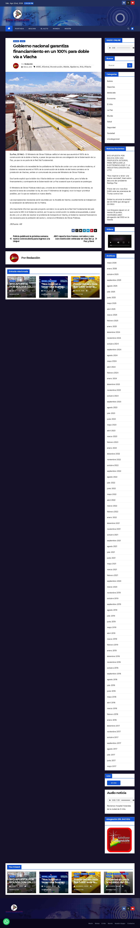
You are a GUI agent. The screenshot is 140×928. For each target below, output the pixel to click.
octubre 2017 (112, 737)
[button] (128, 29)
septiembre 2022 (114, 471)
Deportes (111, 87)
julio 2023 (111, 413)
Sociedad (111, 133)
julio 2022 (111, 483)
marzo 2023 (112, 436)
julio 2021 (111, 552)
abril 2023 (111, 430)
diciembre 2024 (113, 332)
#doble (66, 67)
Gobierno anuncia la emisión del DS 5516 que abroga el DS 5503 (119, 201)
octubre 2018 (112, 668)
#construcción (56, 67)
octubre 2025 (112, 274)
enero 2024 (112, 378)
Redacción (28, 64)
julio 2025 (111, 292)
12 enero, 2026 (114, 886)
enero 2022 (112, 517)
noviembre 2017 (114, 731)
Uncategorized (113, 139)
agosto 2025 (112, 286)
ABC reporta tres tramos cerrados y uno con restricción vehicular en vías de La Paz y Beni (74, 239)
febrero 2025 (112, 321)
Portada (19, 29)
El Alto (44, 29)
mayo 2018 (111, 697)
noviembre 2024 (114, 338)
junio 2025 (111, 297)
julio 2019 (111, 616)
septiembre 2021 (114, 540)
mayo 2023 (111, 425)
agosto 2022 (112, 477)
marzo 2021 (112, 569)
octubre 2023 (112, 396)
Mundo (56, 29)
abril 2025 (111, 309)
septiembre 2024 (114, 349)
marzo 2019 (112, 639)
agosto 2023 (112, 407)
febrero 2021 (112, 575)
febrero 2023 (112, 442)
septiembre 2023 (114, 402)
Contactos (131, 923)
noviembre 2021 (114, 529)
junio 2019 (111, 621)
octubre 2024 (113, 344)
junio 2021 (111, 558)
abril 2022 (111, 500)
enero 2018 (112, 720)
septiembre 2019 (114, 604)
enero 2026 (112, 268)
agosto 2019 (112, 610)
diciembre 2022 (113, 454)
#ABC (38, 67)
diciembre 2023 (113, 384)
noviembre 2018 (114, 662)
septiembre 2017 (114, 743)
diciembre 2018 (113, 656)
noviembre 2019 (114, 593)
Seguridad (111, 127)
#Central (45, 67)
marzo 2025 (112, 315)
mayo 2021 (111, 564)
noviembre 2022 (114, 459)
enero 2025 (112, 326)
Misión (68, 29)
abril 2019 (111, 633)
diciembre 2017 (113, 726)
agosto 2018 (112, 679)
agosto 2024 (112, 355)
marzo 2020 (112, 587)
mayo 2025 (111, 303)
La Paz (22, 41)
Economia (84, 278)
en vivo (113, 783)
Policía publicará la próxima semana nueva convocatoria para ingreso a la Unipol (31, 239)
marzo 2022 (112, 506)
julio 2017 (111, 755)
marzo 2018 (112, 708)
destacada (52, 281)
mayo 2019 (111, 627)
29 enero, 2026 (50, 886)
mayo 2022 (111, 494)
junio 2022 (111, 488)
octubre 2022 (112, 465)
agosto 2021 (112, 546)
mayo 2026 (112, 263)
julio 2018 (111, 685)
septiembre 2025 (114, 280)
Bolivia (32, 29)
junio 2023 (111, 419)
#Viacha (87, 67)
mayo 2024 (112, 361)
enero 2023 (112, 448)
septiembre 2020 (114, 581)
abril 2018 (111, 703)
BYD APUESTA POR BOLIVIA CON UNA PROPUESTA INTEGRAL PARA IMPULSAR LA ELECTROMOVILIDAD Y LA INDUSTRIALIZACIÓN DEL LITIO (118, 163)
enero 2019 (112, 650)
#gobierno (74, 67)
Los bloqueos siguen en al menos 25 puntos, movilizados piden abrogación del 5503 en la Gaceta (118, 215)
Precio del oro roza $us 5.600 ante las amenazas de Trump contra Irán (119, 191)
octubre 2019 (112, 598)
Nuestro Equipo (120, 923)
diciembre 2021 (113, 523)
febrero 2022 (112, 512)
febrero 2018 (112, 714)
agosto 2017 (112, 749)
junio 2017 (111, 760)
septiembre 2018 (114, 674)
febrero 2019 (112, 645)
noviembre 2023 (114, 390)
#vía (81, 67)
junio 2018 (111, 691)
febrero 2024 (112, 373)
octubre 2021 (112, 535)
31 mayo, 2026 (17, 886)
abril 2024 (111, 367)
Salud (109, 122)
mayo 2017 (111, 766)
